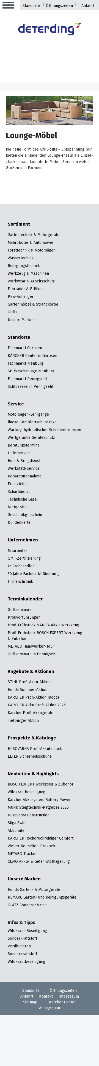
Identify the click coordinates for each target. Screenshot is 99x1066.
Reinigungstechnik (24, 266)
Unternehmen (23, 540)
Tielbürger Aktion (23, 721)
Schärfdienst (19, 492)
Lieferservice (19, 453)
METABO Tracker (22, 854)
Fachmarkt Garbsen (25, 348)
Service (16, 404)
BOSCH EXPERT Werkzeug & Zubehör (40, 784)
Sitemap (30, 1002)
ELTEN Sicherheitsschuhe (30, 757)
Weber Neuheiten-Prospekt (32, 846)
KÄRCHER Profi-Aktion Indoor (33, 698)
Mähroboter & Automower (31, 243)
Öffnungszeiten (59, 6)
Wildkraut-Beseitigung (27, 931)
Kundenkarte (19, 523)
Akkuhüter (17, 831)
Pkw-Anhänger (21, 297)
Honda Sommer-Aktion (27, 690)
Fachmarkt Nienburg (25, 364)
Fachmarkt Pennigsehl (27, 379)
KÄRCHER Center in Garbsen (32, 356)
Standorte (31, 6)
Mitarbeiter (17, 551)
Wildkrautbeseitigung (26, 792)
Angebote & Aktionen (31, 672)
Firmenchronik (20, 582)
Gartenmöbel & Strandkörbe (33, 305)
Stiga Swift (17, 823)
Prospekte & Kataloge (32, 738)
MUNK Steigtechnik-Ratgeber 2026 (38, 808)
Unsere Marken (21, 320)
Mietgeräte (17, 507)
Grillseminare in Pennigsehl (32, 654)
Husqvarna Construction (29, 815)
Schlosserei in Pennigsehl (30, 387)
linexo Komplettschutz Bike (32, 422)
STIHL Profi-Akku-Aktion (29, 682)
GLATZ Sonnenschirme (27, 905)
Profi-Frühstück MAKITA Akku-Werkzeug (43, 625)
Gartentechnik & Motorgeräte (33, 235)
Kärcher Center (62, 1002)
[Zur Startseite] (49, 30)
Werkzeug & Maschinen (28, 274)
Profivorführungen (24, 618)
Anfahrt (87, 6)
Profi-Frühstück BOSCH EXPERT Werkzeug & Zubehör (45, 636)
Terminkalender (25, 599)
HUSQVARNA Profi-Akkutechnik (35, 749)
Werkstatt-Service (24, 469)
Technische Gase (22, 500)
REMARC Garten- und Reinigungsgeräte (42, 898)
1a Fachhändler (21, 566)
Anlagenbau (49, 1008)
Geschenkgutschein (25, 515)
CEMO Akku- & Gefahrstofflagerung (39, 862)
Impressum (69, 997)
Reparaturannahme (25, 476)
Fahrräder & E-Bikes (25, 289)
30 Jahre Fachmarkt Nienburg (33, 574)
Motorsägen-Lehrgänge (28, 415)
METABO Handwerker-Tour (31, 647)
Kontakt (46, 997)
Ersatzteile (17, 484)
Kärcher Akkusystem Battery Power (39, 800)
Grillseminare (20, 610)
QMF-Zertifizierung (24, 559)
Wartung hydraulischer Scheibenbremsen (44, 430)
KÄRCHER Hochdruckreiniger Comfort (40, 838)
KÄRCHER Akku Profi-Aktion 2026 (37, 705)
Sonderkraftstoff (22, 939)
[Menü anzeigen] (8, 5)
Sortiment (19, 224)
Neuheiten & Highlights (33, 774)
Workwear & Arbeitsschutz (31, 281)
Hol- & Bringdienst (24, 461)
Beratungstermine (24, 445)
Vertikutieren (19, 946)
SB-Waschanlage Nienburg (31, 371)
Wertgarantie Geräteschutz (31, 438)
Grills (12, 312)
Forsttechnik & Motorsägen (32, 250)
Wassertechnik (21, 258)
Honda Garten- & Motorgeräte (34, 890)
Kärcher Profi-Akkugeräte (30, 713)
